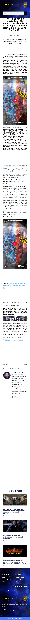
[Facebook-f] (2, 610)
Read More (6, 515)
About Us (4, 577)
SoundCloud (6, 340)
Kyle (4, 165)
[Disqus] (15, 429)
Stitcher (14, 340)
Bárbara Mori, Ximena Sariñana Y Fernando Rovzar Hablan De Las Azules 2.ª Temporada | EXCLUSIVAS (14, 511)
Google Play (23, 340)
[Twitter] (7, 610)
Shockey (14, 165)
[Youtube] (5, 610)
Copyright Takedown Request (7, 580)
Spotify (24, 339)
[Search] (25, 13)
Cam (7, 165)
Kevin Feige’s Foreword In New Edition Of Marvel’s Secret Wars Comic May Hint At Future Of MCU (14, 562)
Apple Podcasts (15, 339)
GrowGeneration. (19, 181)
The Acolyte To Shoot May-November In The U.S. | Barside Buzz (15, 284)
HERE (16, 177)
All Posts (16, 397)
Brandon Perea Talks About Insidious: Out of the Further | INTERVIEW (13, 537)
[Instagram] (10, 610)
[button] (15, 7)
